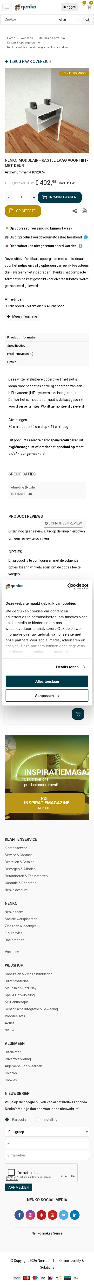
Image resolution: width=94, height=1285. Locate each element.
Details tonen (67, 667)
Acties (9, 1023)
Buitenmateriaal (17, 981)
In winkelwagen (62, 197)
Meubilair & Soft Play (20, 988)
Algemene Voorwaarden (23, 1066)
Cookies (11, 1080)
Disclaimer (13, 1052)
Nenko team (14, 912)
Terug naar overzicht (31, 61)
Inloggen (69, 7)
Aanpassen (44, 695)
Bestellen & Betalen (19, 862)
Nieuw (9, 1030)
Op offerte (26, 211)
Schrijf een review (65, 523)
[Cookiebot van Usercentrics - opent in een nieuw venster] (67, 586)
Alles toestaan (47, 681)
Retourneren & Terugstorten (26, 876)
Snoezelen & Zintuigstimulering (29, 974)
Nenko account (16, 890)
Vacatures (12, 952)
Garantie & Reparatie (20, 883)
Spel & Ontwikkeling (20, 995)
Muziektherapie (17, 1002)
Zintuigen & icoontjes (21, 926)
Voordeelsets (15, 1016)
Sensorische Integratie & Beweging (31, 1009)
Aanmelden (18, 1187)
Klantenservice (16, 848)
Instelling (50, 1119)
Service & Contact (18, 855)
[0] (83, 7)
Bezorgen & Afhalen (20, 869)
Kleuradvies (13, 933)
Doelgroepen (14, 940)
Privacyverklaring (18, 1059)
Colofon (11, 1073)
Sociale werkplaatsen (21, 919)
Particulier (20, 1119)
